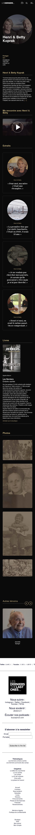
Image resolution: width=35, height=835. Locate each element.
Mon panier (17, 823)
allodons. (16, 710)
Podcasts (17, 803)
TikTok (21, 704)
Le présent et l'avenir (17, 780)
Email (6, 734)
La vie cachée (17, 773)
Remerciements (17, 804)
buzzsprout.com (17, 717)
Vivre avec (17, 778)
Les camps (17, 774)
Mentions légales (17, 810)
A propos (17, 789)
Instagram (9, 702)
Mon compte (17, 825)
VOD (17, 821)
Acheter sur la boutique (10, 421)
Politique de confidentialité (17, 812)
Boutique (17, 820)
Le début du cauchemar (17, 771)
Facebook (6, 60)
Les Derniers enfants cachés (17, 761)
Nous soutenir (17, 791)
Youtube (14, 704)
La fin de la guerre (17, 776)
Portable (6, 737)
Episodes (18, 793)
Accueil (17, 787)
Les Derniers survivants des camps (17, 763)
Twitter (5, 61)
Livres (17, 795)
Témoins (17, 797)
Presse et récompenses (17, 801)
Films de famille (17, 799)
